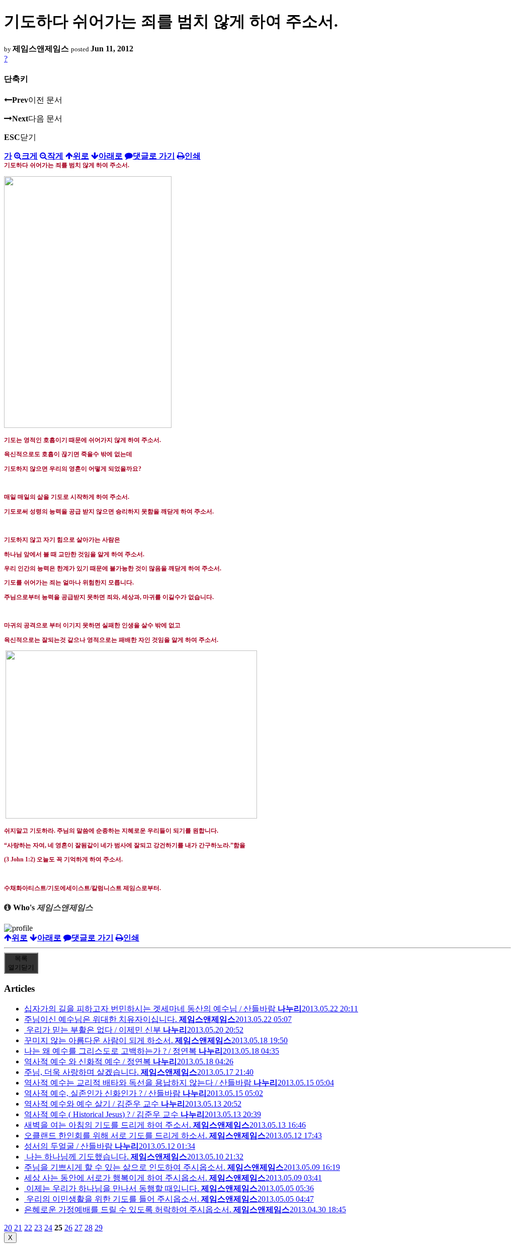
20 (8, 1227)
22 (28, 1227)
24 (48, 1227)
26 (68, 1227)
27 (78, 1227)
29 (99, 1227)
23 (38, 1227)
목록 (21, 963)
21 (18, 1227)
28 (88, 1227)
